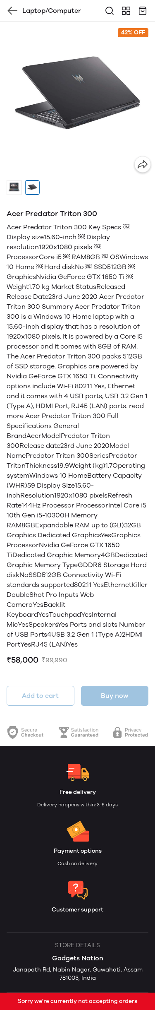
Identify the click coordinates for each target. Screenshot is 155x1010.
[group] (77, 99)
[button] (14, 187)
